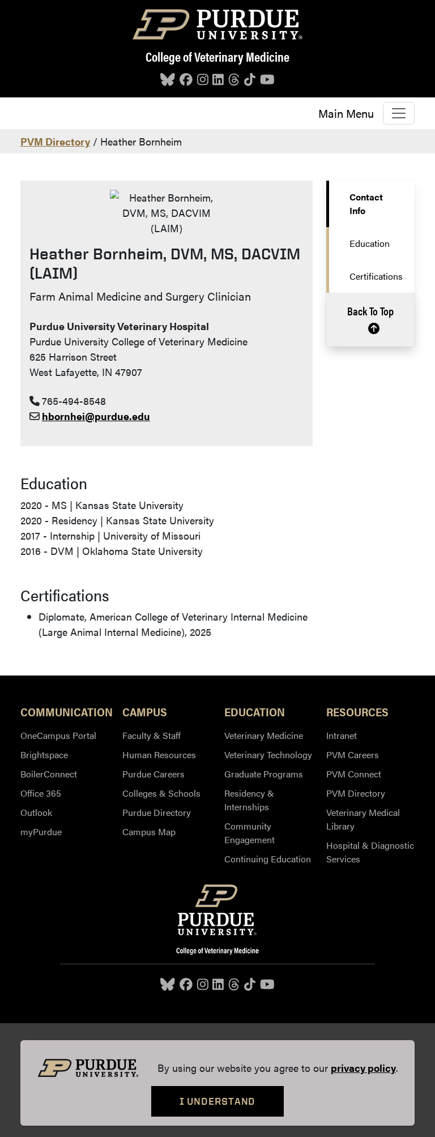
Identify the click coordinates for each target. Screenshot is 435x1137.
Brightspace (44, 754)
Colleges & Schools (161, 793)
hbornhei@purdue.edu (96, 416)
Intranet (341, 735)
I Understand (218, 1101)
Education (369, 243)
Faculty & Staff (151, 735)
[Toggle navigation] (399, 113)
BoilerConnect (48, 773)
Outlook (36, 812)
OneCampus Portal (58, 735)
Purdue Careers (153, 773)
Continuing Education (267, 858)
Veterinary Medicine (263, 735)
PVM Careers (352, 754)
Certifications (376, 276)
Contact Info (366, 203)
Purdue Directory (156, 812)
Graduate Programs (263, 773)
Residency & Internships (249, 800)
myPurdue (41, 831)
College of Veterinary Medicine (217, 56)
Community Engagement (249, 832)
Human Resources (159, 754)
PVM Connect (353, 773)
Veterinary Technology (268, 754)
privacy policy (363, 1068)
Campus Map (149, 831)
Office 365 (40, 793)
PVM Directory (55, 141)
